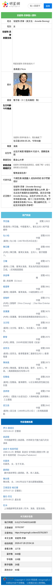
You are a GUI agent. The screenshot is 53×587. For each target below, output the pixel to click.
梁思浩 (6, 348)
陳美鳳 (6, 362)
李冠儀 (6, 221)
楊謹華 (6, 287)
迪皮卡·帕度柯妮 (10, 449)
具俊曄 (6, 275)
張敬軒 (6, 298)
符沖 (5, 505)
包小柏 (6, 235)
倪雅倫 (6, 377)
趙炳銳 (6, 470)
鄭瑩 (5, 337)
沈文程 (6, 323)
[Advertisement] (32, 46)
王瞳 (5, 261)
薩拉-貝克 (7, 496)
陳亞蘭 (6, 247)
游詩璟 (6, 391)
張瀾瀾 (6, 311)
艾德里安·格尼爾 (10, 488)
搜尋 (48, 6)
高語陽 (6, 437)
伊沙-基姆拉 (8, 428)
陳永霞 (6, 479)
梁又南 (6, 405)
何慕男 (6, 461)
